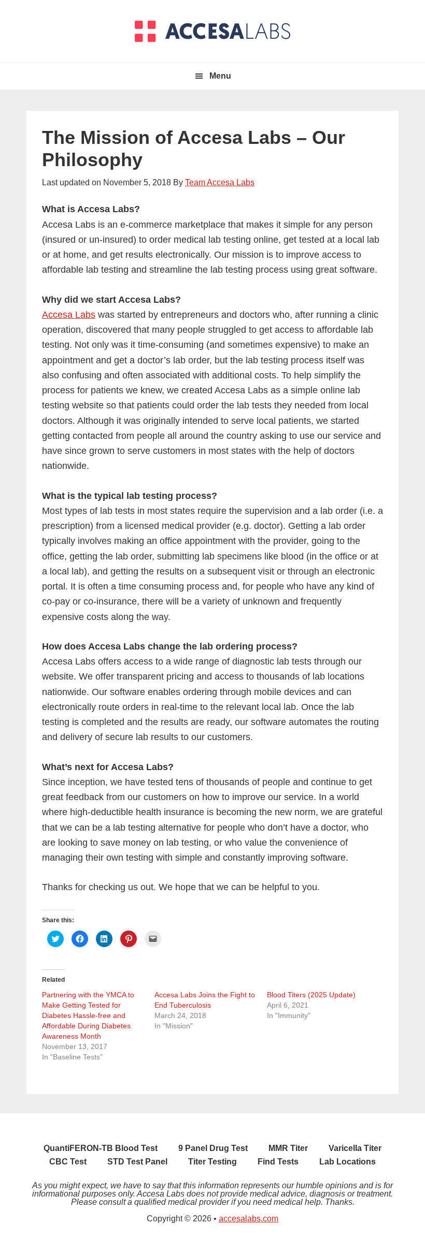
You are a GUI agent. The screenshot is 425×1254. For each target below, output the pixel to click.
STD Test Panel (137, 1162)
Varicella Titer (355, 1148)
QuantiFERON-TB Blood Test (101, 1148)
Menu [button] (220, 75)
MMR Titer (288, 1148)
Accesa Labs (68, 314)
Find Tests (278, 1162)
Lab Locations (347, 1162)
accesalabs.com (248, 1218)
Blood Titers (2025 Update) (311, 995)
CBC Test (68, 1162)
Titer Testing (212, 1162)
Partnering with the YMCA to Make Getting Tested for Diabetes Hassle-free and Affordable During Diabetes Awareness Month (88, 1015)
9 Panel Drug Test (213, 1148)
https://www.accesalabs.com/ (212, 31)
